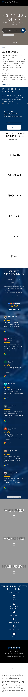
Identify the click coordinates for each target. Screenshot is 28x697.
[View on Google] (5, 317)
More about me (7, 84)
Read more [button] (7, 328)
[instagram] (14, 648)
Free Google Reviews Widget (14, 497)
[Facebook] (9, 648)
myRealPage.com (16, 668)
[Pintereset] (19, 648)
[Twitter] (11, 648)
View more (14, 127)
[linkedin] (17, 648)
